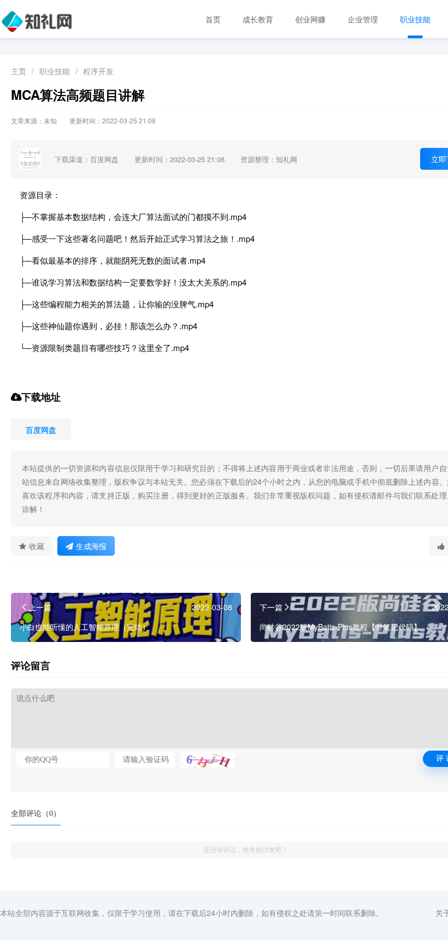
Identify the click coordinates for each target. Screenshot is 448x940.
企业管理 (362, 19)
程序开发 (98, 71)
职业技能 (415, 19)
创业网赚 (310, 19)
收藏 (36, 545)
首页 (213, 19)
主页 (18, 71)
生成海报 (91, 545)
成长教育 (258, 19)
